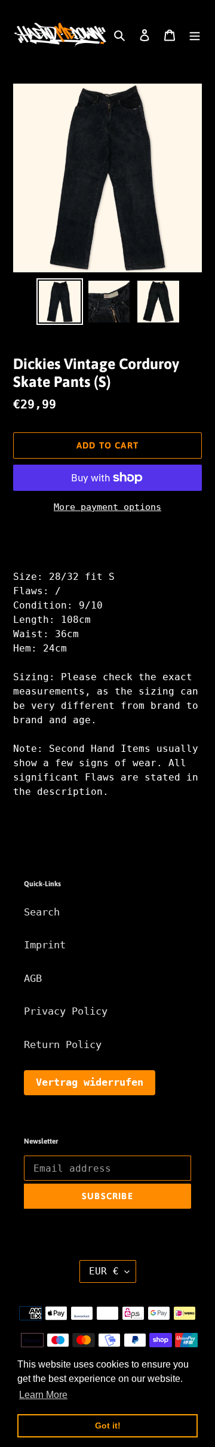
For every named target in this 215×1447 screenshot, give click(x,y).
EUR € (104, 1271)
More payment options (107, 507)
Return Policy (63, 1044)
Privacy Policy (66, 1011)
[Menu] (194, 35)
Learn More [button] (43, 1395)
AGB (33, 978)
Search (42, 912)
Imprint (45, 945)
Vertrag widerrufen (89, 1082)
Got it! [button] (108, 1425)
